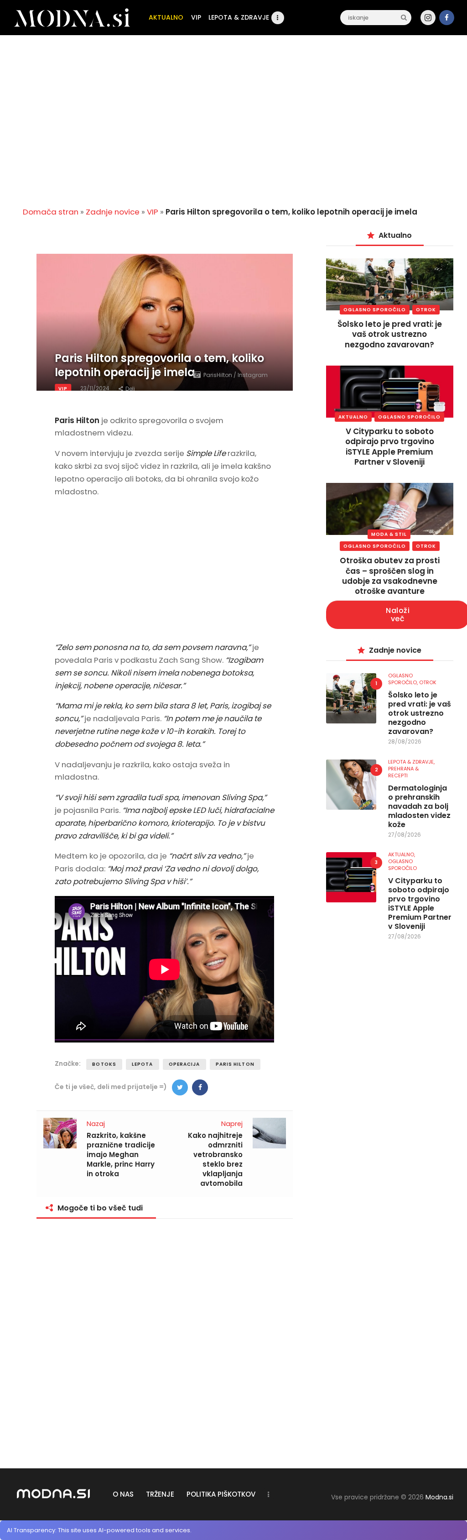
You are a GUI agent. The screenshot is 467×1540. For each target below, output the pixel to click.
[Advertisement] (233, 128)
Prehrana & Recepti (403, 772)
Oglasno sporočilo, (403, 679)
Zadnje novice (113, 211)
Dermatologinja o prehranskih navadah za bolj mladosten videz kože (419, 806)
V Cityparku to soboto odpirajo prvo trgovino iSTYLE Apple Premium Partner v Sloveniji (389, 446)
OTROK (426, 309)
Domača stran (50, 211)
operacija (184, 1064)
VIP (152, 211)
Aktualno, (401, 854)
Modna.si (439, 1497)
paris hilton (235, 1064)
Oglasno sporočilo (374, 309)
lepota (142, 1064)
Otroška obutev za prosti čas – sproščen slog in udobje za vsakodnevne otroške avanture (390, 575)
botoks (104, 1064)
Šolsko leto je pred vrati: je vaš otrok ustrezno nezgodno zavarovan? (389, 334)
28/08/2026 (404, 741)
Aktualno (353, 417)
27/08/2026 (404, 834)
